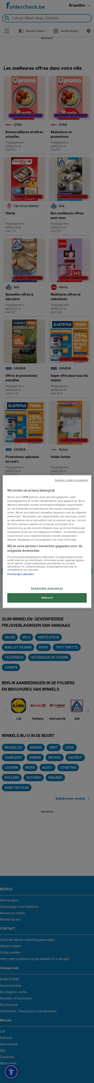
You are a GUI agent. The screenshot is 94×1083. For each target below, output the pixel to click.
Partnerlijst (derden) (20, 574)
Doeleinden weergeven (47, 588)
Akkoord (47, 597)
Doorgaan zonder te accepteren (71, 480)
